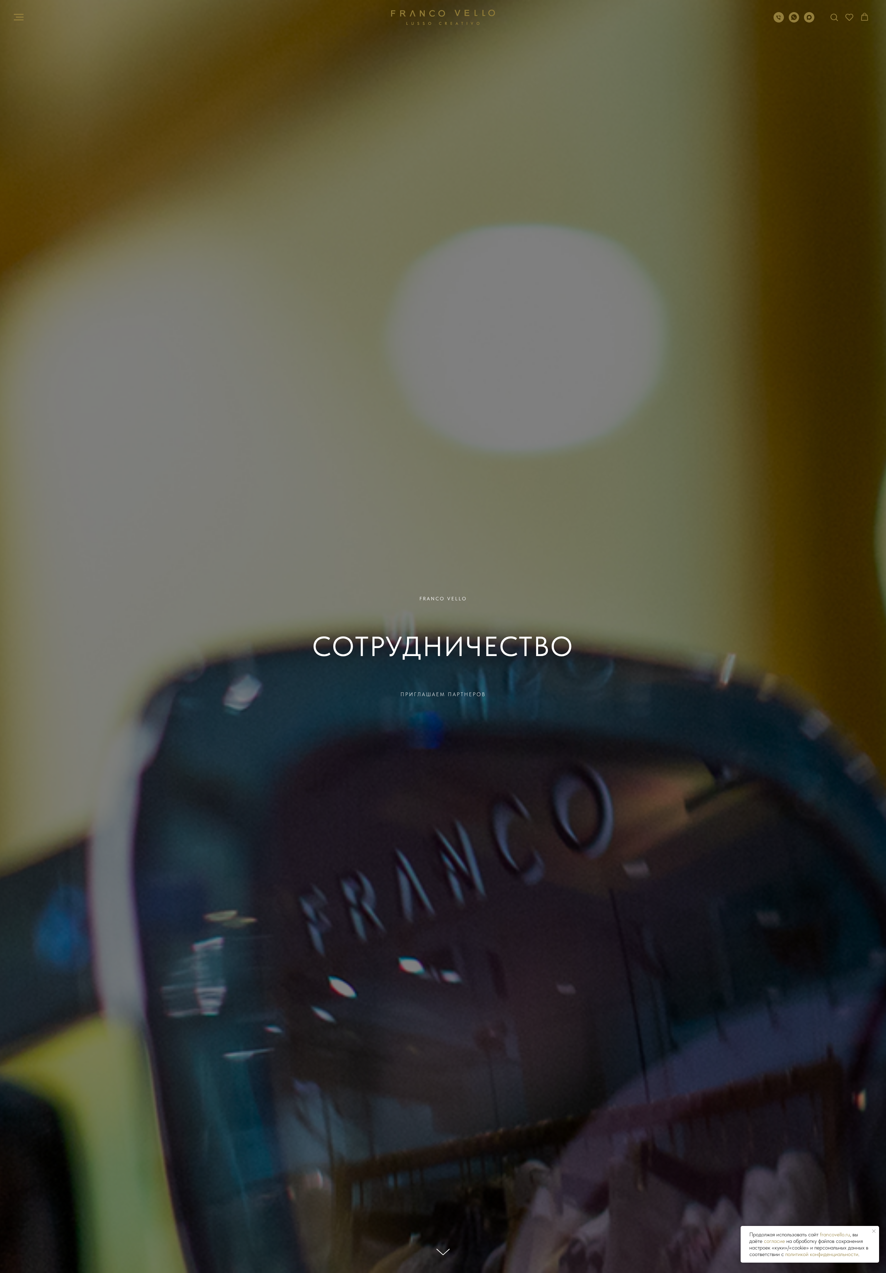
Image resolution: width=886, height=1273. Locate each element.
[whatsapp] (794, 21)
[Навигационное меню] (19, 17)
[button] (834, 17)
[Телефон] (779, 21)
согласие (774, 1241)
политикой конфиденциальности (821, 1254)
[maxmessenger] (809, 21)
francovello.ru (835, 1234)
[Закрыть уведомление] (873, 1231)
